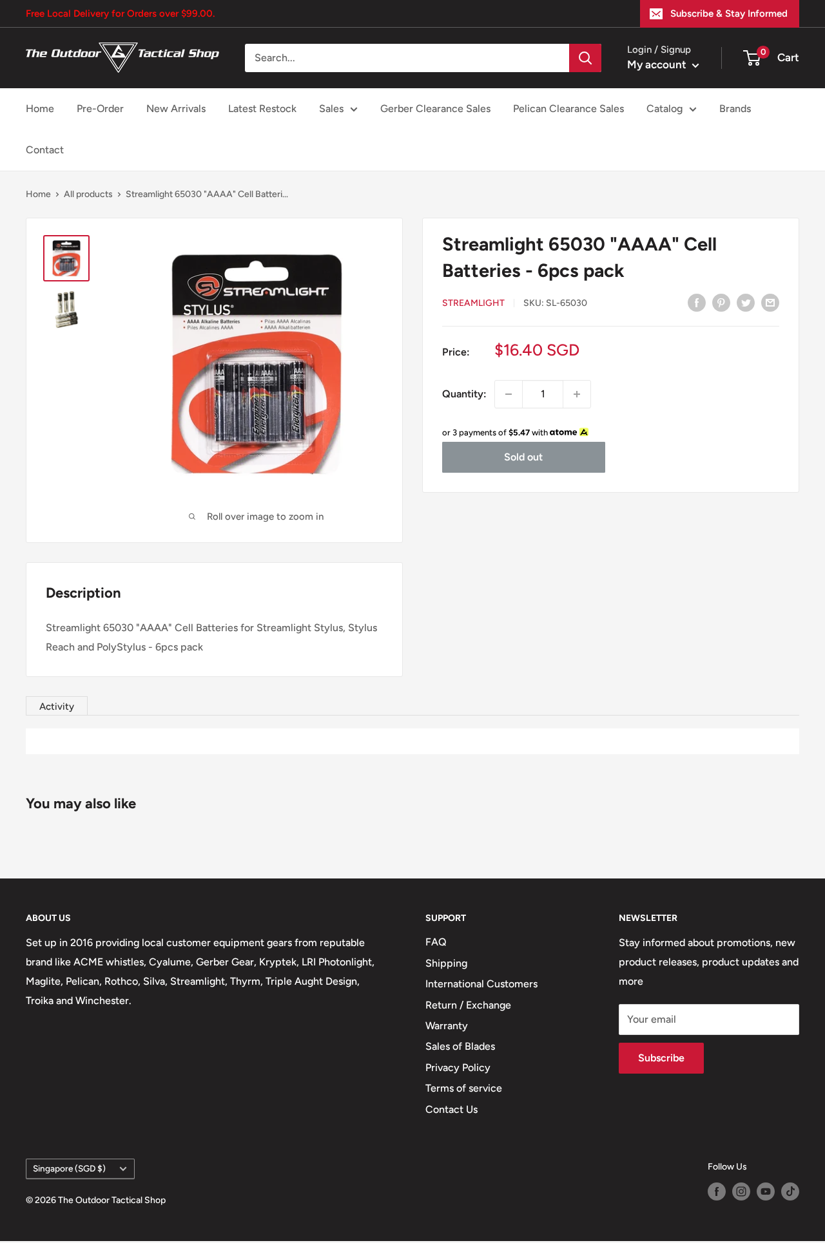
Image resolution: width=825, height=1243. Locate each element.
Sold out (523, 457)
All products (88, 194)
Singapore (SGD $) (69, 1168)
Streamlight (473, 303)
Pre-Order (100, 108)
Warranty (446, 1026)
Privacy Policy (457, 1067)
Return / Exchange (468, 1005)
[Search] (585, 58)
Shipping (446, 963)
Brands (735, 108)
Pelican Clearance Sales (568, 108)
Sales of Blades (460, 1046)
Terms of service (463, 1088)
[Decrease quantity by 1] (508, 394)
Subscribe (661, 1058)
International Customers (481, 984)
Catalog (664, 108)
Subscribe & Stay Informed (729, 13)
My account (658, 64)
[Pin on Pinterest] (721, 302)
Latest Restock (262, 108)
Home (40, 108)
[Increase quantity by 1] (576, 394)
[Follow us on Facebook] (717, 1191)
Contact (45, 150)
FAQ (436, 942)
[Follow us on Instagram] (741, 1191)
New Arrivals (176, 108)
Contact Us (451, 1109)
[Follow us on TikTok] (790, 1191)
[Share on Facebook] (697, 302)
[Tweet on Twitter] (746, 302)
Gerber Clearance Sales (435, 108)
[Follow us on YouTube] (766, 1191)
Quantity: (464, 394)
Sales (331, 108)
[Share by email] (770, 302)
